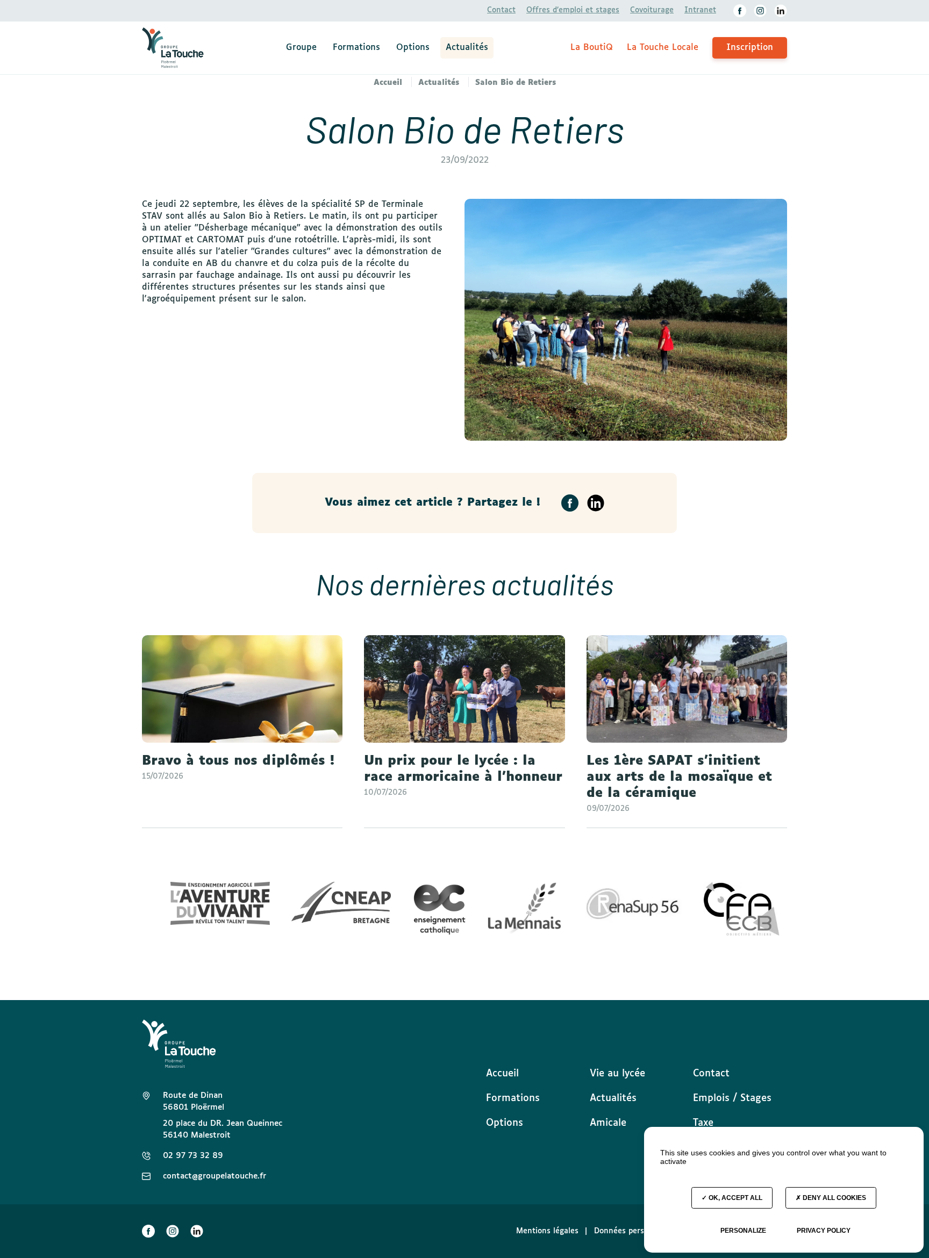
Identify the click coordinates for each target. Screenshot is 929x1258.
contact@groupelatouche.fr (214, 1176)
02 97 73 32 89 (193, 1156)
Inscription (749, 47)
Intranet (700, 10)
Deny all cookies (833, 1198)
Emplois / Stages (732, 1098)
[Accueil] (173, 47)
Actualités (467, 47)
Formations (356, 47)
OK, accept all (734, 1198)
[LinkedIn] (780, 10)
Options (413, 47)
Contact (501, 10)
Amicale (608, 1123)
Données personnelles (634, 1231)
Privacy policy (824, 1230)
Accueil (502, 1074)
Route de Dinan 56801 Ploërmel (193, 1101)
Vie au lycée (617, 1074)
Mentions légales (547, 1231)
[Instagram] (760, 10)
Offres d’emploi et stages (572, 10)
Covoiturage (652, 10)
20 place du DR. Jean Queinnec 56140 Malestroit (222, 1129)
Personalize (743, 1230)
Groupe (301, 47)
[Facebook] (739, 10)
